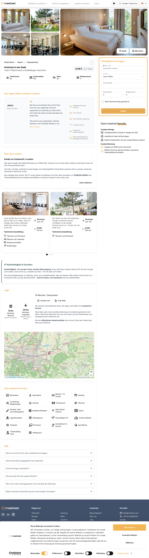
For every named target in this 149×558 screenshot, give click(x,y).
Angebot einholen (82, 3)
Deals (96, 3)
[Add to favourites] (92, 62)
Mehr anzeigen (35, 127)
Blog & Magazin (96, 513)
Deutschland (9, 62)
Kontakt (123, 520)
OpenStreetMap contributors (15, 377)
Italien (34, 520)
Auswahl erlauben (129, 535)
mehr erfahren (85, 182)
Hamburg (64, 513)
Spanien (35, 516)
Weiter (123, 111)
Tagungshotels (32, 62)
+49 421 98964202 (130, 516)
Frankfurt (64, 520)
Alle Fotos (139, 51)
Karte (124, 51)
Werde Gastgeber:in (61, 3)
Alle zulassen (129, 527)
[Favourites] (114, 3)
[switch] (67, 553)
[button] (49, 353)
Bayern (20, 62)
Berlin (63, 516)
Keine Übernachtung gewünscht (117, 102)
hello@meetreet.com (131, 513)
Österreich (35, 513)
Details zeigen (123, 553)
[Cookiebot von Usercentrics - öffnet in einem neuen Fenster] (15, 553)
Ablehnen (130, 543)
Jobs (91, 520)
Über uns (93, 516)
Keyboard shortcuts (82, 377)
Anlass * (105, 74)
